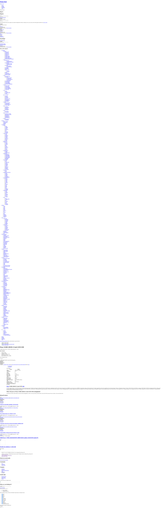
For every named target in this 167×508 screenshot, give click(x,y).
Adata (6, 173)
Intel (5, 171)
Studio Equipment (5, 312)
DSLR (4, 252)
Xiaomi (4, 118)
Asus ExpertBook (7, 83)
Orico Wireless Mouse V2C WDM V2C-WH (8, 413)
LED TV (4, 331)
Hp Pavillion (7, 99)
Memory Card (5, 300)
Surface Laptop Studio (8, 58)
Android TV (5, 332)
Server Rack (5, 283)
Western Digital (7, 152)
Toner (4, 245)
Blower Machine (5, 316)
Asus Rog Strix (9, 78)
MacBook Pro (7, 60)
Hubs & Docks (5, 297)
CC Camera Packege (6, 261)
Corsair (6, 134)
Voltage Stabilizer (5, 232)
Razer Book (7, 111)
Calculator (4, 315)
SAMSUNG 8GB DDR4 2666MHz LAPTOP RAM (9, 404)
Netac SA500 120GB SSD (22, 364)
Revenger (6, 168)
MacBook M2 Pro (9, 61)
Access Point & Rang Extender (7, 269)
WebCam (4, 294)
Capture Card (5, 302)
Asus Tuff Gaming (7, 80)
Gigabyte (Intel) (7, 157)
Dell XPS (6, 108)
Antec (6, 126)
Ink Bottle (4, 246)
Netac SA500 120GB (15, 364)
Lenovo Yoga (7, 89)
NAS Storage (5, 284)
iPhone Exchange (7, 74)
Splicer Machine (5, 275)
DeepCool (6, 135)
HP (5, 183)
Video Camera (5, 255)
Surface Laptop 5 (7, 56)
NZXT (6, 139)
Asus (4, 207)
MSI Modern (7, 116)
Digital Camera (5, 251)
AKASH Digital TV (6, 334)
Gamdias (6, 137)
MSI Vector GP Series (8, 114)
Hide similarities (5, 490)
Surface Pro (6, 52)
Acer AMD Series (7, 92)
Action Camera (5, 249)
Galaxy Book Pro (7, 102)
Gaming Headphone (6, 321)
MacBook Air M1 (9, 63)
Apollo (6, 222)
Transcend (6, 176)
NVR (4, 264)
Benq (4, 208)
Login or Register (2, 487)
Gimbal (4, 314)
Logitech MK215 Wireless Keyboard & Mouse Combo (9, 432)
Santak (6, 226)
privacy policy (45, 22)
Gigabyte (6, 127)
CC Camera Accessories (6, 265)
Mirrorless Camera (6, 253)
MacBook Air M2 (9, 64)
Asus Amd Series (7, 76)
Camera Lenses (5, 250)
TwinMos (6, 189)
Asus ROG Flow (9, 77)
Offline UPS (5, 224)
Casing (4, 125)
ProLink (6, 228)
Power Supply (5, 159)
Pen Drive (4, 303)
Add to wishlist (2, 399)
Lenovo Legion (7, 85)
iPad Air (8, 70)
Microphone (5, 298)
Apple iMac (6, 67)
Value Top (6, 132)
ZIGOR (6, 221)
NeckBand (4, 309)
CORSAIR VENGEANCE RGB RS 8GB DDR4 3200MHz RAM (11, 423)
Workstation (5, 282)
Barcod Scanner (5, 248)
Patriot (6, 186)
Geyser (4, 328)
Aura (6, 161)
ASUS (4, 75)
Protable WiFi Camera (6, 258)
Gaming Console (5, 324)
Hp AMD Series (7, 100)
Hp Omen (6, 95)
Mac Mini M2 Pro (9, 66)
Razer (4, 110)
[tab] (84, 366)
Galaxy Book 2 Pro (8, 104)
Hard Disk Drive (5, 150)
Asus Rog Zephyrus (9, 79)
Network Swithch (5, 270)
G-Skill (6, 181)
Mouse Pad (5, 290)
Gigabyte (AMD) (7, 156)
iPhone (6, 72)
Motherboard (5, 153)
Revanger (6, 131)
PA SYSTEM (5, 236)
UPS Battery (5, 231)
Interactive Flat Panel (6, 237)
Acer (4, 90)
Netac (6, 185)
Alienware (6, 106)
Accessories (5, 285)
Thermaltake (7, 169)
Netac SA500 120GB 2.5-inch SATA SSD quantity (8, 360)
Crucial (6, 199)
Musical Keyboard (6, 313)
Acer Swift (6, 94)
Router (4, 267)
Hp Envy (6, 96)
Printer (4, 240)
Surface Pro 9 (7, 53)
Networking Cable (6, 271)
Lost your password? (3, 17)
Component (3, 341)
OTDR (4, 277)
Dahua (4, 209)
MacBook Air (7, 62)
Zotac (6, 149)
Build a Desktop (5, 121)
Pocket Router (5, 268)
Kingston (6, 192)
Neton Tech (3, 1)
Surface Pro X (7, 54)
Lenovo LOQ (7, 86)
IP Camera (4, 259)
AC (3, 326)
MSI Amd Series (7, 117)
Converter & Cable (6, 295)
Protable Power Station (6, 310)
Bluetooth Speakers (6, 293)
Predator (6, 91)
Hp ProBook (7, 101)
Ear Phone (4, 307)
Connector (4, 273)
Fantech (6, 136)
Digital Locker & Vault (6, 266)
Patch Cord (5, 272)
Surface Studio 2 (7, 57)
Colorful (6, 143)
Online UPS (5, 218)
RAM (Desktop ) (5, 177)
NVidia (6, 146)
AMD (6, 170)
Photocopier (5, 244)
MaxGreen (6, 129)
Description (9, 366)
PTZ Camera (5, 260)
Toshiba (6, 175)
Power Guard (7, 229)
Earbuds (4, 308)
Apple (4, 59)
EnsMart (6, 223)
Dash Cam (4, 254)
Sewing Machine (5, 327)
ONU (4, 274)
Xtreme (6, 140)
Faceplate (4, 278)
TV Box (4, 311)
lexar (6, 193)
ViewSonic (5, 216)
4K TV (4, 333)
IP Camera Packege (6, 262)
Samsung (6, 194)
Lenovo (4, 84)
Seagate (6, 151)
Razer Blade (7, 112)
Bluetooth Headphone (6, 289)
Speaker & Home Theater (7, 292)
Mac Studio (6, 68)
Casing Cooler (5, 133)
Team (6, 195)
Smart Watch (5, 306)
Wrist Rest (4, 291)
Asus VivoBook (7, 82)
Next (0, 439)
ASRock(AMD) (7, 155)
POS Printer (5, 242)
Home (1, 341)
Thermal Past (5, 304)
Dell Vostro (6, 109)
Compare (1, 363)
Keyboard (4, 287)
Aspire (6, 93)
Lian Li (6, 128)
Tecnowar (6, 227)
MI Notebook (7, 119)
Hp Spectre (6, 97)
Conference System (6, 235)
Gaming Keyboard (6, 320)
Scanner (4, 247)
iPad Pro (8, 71)
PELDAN (6, 147)
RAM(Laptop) (5, 190)
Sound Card (5, 301)
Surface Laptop (7, 55)
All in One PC (5, 122)
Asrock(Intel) (7, 154)
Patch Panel (5, 279)
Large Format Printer (6, 241)
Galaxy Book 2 (7, 103)
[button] (1, 26)
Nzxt (6, 130)
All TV (4, 330)
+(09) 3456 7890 (2, 40)
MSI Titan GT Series (8, 113)
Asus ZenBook (7, 81)
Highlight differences (6, 491)
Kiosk (4, 239)
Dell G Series (7, 107)
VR (3, 323)
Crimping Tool (5, 276)
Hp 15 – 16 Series (7, 98)
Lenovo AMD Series (8, 88)
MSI (5, 145)
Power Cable (5, 296)
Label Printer (5, 243)
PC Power (6, 230)
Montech (6, 167)
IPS (3, 233)
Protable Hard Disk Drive (7, 172)
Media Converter (5, 280)
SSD (4, 197)
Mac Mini (6, 65)
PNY (6, 148)
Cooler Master (7, 162)
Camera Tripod (5, 256)
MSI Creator (7, 115)
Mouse (4, 288)
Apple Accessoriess (8, 73)
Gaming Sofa (5, 318)
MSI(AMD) (7, 158)
